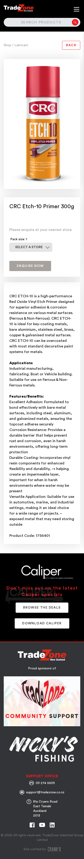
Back (71, 45)
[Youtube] (42, 825)
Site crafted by (35, 849)
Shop (8, 45)
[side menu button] (76, 9)
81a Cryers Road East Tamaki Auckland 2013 (45, 808)
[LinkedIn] (52, 825)
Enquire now (30, 266)
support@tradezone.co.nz (45, 792)
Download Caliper (42, 623)
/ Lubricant (20, 45)
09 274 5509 (45, 783)
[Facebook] (32, 825)
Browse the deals (42, 607)
